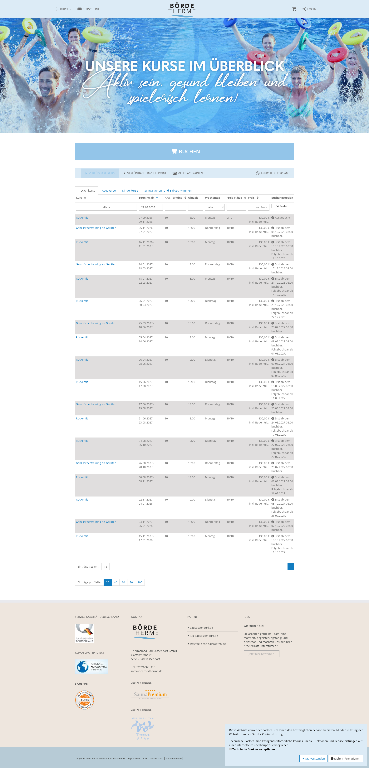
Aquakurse (109, 190)
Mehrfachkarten (190, 173)
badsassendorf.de (201, 627)
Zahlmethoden (174, 758)
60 (123, 582)
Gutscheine (91, 9)
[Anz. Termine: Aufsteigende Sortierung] (185, 197)
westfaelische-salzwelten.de (208, 644)
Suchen (283, 206)
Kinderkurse (130, 190)
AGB (144, 758)
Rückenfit (82, 217)
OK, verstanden (314, 758)
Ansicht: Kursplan (274, 173)
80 (131, 582)
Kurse (64, 9)
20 (107, 582)
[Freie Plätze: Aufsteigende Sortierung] (245, 197)
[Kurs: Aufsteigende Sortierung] (85, 197)
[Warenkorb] (294, 9)
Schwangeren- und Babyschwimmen (168, 190)
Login (311, 9)
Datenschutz (156, 758)
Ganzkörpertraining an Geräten (96, 228)
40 (115, 582)
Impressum (134, 758)
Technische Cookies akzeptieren (253, 749)
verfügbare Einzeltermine (146, 173)
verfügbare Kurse (102, 173)
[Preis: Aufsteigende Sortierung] (257, 197)
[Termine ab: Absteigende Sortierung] (157, 197)
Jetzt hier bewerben (261, 654)
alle (105, 207)
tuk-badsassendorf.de (204, 636)
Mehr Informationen (346, 758)
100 (140, 582)
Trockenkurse (86, 190)
